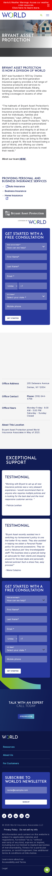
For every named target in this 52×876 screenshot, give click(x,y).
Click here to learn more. (26, 8)
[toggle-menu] (47, 15)
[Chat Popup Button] (47, 870)
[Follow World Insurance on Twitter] (10, 816)
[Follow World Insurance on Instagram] (21, 816)
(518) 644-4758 (26, 716)
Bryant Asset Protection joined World (20, 429)
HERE (22, 159)
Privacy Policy (11, 829)
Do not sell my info (28, 829)
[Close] (48, 5)
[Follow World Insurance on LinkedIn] (16, 816)
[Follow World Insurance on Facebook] (4, 816)
